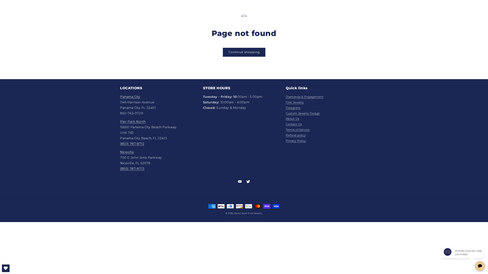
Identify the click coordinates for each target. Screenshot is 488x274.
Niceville (127, 152)
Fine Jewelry (295, 102)
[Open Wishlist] (6, 268)
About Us (292, 118)
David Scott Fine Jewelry (248, 213)
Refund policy (296, 135)
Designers (293, 108)
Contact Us (294, 124)
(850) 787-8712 (132, 144)
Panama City (130, 97)
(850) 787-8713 (132, 168)
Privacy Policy (296, 141)
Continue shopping (244, 52)
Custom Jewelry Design (303, 113)
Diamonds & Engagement (304, 97)
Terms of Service (298, 129)
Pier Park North (133, 121)
